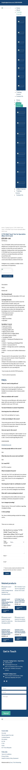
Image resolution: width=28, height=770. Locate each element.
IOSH (19, 73)
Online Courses (21, 189)
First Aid (20, 18)
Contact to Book (7, 276)
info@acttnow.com (6, 445)
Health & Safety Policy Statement (10, 758)
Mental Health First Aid (21, 28)
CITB (19, 65)
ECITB (19, 57)
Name (5, 555)
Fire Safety (21, 47)
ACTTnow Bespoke (20, 82)
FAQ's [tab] (3, 287)
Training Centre (18, 192)
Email (5, 561)
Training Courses (18, 105)
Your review (8, 545)
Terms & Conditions (7, 754)
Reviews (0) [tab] (4, 290)
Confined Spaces (20, 38)
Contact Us (19, 195)
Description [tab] (5, 284)
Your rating (6, 542)
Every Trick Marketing (15, 762)
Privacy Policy (5, 756)
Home (18, 100)
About (18, 102)
